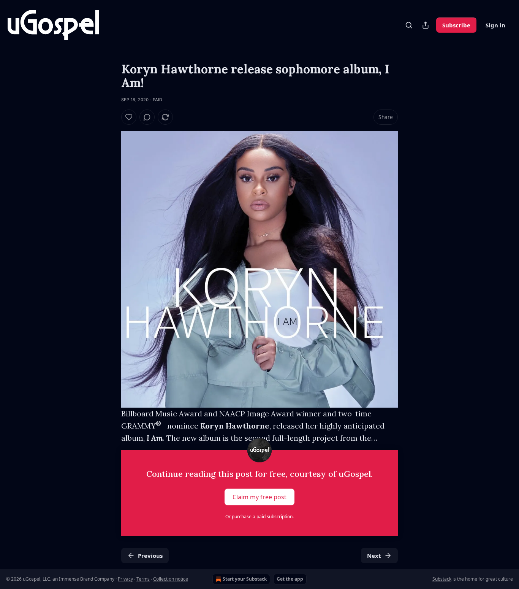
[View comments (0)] (147, 117)
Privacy (125, 579)
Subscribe (456, 25)
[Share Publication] (425, 25)
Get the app (290, 579)
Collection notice (170, 579)
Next (374, 555)
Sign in (495, 25)
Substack (441, 579)
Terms (143, 579)
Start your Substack (245, 579)
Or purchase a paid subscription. (259, 516)
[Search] (408, 25)
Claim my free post (259, 497)
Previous (150, 555)
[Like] (128, 117)
